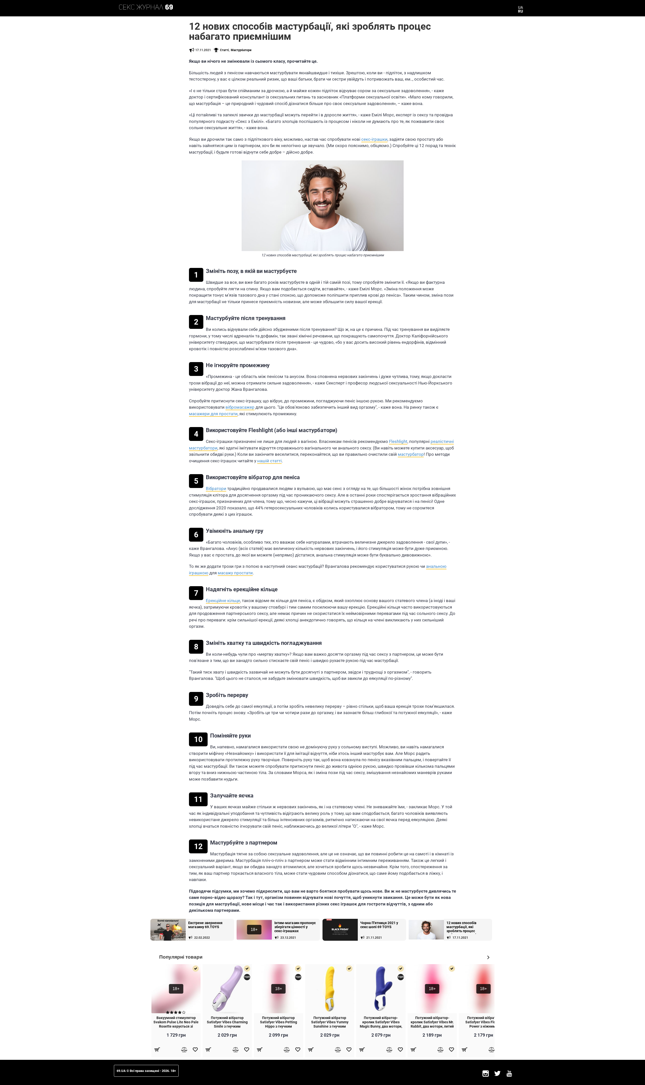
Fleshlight (398, 441)
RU (520, 11)
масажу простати (235, 572)
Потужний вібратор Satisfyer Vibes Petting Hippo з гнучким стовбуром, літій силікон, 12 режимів (278, 1026)
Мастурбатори (241, 50)
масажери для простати (213, 413)
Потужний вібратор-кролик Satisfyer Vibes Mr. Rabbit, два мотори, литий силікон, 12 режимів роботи (432, 1026)
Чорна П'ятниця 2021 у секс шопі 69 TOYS (379, 925)
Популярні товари (181, 957)
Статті (224, 50)
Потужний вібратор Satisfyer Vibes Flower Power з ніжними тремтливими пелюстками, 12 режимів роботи (483, 1028)
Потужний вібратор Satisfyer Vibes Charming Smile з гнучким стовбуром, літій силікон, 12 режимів (227, 1026)
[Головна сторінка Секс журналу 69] (146, 7)
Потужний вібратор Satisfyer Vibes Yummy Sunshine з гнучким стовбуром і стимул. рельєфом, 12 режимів (330, 1026)
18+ (254, 929)
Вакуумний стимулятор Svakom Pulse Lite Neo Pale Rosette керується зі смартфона (176, 1024)
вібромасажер (239, 407)
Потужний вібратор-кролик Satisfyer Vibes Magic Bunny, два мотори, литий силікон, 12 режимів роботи (381, 1026)
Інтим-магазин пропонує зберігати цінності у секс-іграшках (295, 927)
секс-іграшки (374, 139)
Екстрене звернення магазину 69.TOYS (205, 925)
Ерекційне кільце (223, 600)
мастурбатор (411, 454)
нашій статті (269, 460)
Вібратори (216, 488)
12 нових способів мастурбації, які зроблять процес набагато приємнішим (465, 927)
